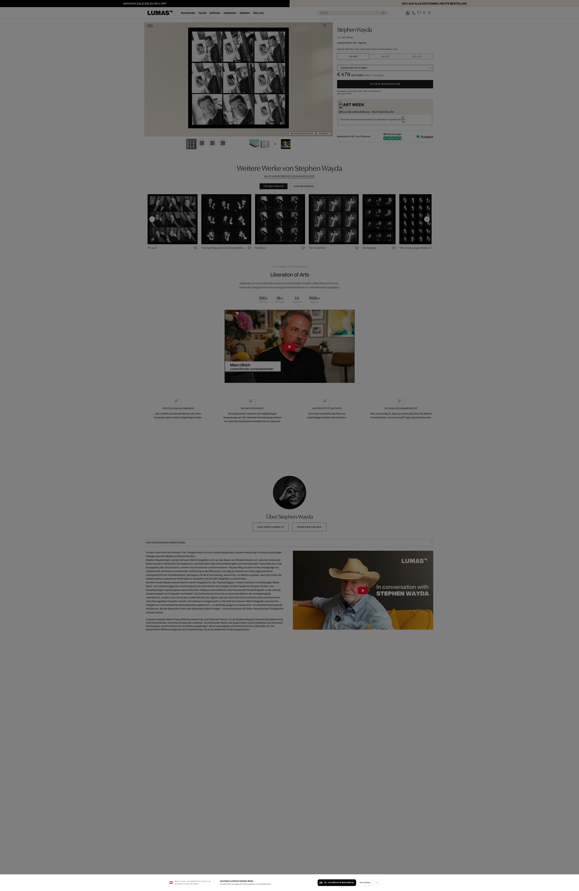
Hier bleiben (365, 882)
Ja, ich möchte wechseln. (339, 882)
